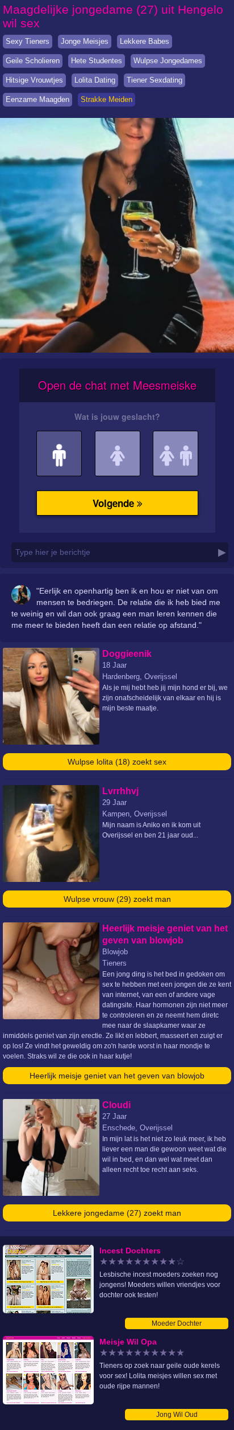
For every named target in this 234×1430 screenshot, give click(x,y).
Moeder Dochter (177, 1323)
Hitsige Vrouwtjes (34, 80)
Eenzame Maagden (37, 99)
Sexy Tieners (27, 41)
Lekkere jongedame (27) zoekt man (117, 1212)
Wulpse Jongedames (167, 60)
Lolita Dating (94, 80)
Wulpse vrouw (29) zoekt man (117, 899)
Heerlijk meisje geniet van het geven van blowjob (117, 1075)
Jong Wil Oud (177, 1415)
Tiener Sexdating (154, 80)
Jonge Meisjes (84, 41)
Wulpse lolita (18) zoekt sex (117, 761)
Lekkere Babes (144, 41)
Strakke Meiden (106, 99)
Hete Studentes (96, 60)
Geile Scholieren (33, 60)
